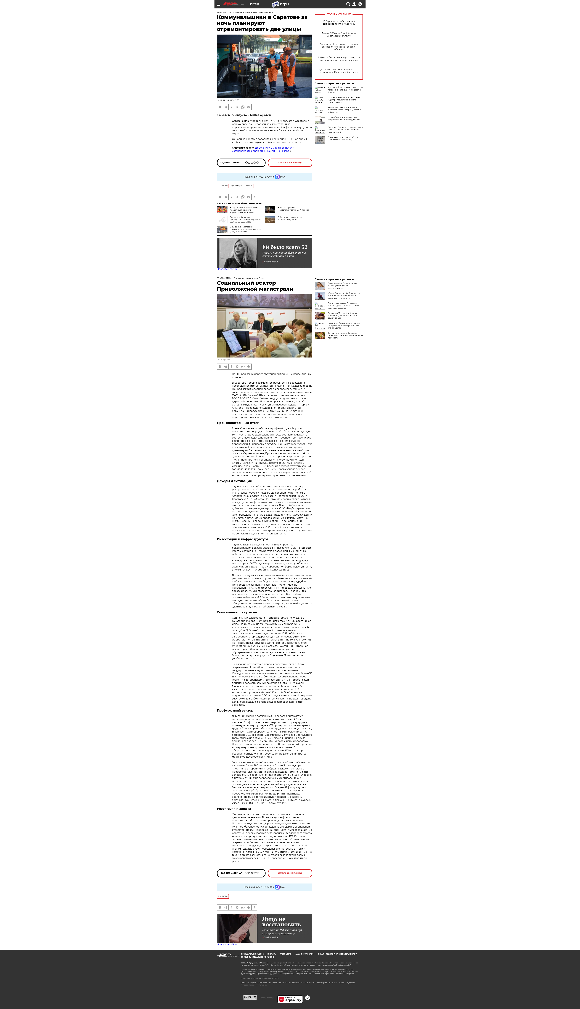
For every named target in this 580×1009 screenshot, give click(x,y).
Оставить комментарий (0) (290, 163)
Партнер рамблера (267, 998)
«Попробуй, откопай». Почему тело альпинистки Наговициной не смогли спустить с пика (344, 295)
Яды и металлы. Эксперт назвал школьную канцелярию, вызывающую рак (343, 285)
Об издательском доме (252, 954)
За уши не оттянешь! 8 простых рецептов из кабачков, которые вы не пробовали (345, 335)
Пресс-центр (285, 954)
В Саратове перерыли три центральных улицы (290, 218)
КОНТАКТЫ (271, 954)
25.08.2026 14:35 (224, 278)
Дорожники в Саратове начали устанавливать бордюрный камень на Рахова (263, 149)
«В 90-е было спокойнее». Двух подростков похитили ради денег (344, 118)
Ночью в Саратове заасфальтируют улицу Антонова (293, 208)
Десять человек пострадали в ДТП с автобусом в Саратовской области (339, 70)
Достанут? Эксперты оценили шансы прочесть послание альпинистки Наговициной (345, 129)
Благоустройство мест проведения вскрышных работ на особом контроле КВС (245, 219)
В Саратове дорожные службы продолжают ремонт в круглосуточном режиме (244, 209)
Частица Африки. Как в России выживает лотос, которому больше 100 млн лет (344, 109)
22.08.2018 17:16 (224, 12)
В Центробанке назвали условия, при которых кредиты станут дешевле (339, 58)
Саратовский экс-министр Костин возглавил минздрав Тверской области (339, 47)
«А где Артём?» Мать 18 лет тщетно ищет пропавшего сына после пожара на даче (344, 99)
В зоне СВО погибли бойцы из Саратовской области (339, 34)
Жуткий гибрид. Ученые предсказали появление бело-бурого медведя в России (345, 89)
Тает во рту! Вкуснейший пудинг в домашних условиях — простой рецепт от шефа (344, 315)
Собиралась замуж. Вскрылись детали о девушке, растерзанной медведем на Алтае (343, 305)
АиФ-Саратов (223, 359)
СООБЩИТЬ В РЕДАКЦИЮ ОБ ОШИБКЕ (257, 957)
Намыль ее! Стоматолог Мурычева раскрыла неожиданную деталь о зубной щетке (344, 325)
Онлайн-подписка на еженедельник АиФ (337, 954)
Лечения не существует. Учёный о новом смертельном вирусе (343, 138)
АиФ (237, 100)
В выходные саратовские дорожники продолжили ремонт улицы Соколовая (245, 229)
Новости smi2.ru (227, 269)
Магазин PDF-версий (304, 954)
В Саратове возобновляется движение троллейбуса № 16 (339, 22)
